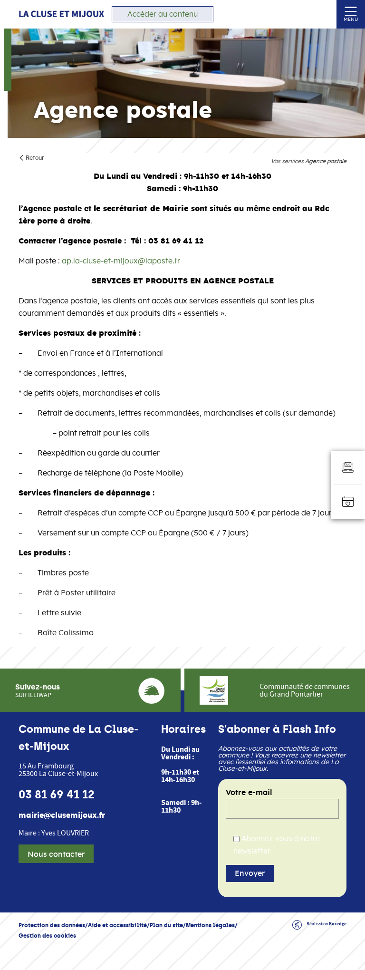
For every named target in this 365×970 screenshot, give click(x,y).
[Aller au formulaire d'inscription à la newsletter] (348, 468)
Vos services (287, 161)
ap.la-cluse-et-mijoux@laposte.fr (121, 261)
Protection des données (52, 925)
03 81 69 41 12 (57, 794)
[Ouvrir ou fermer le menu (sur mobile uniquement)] (351, 11)
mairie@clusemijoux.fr (62, 815)
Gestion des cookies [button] (47, 935)
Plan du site (166, 925)
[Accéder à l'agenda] (348, 502)
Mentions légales (210, 925)
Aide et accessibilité (117, 925)
